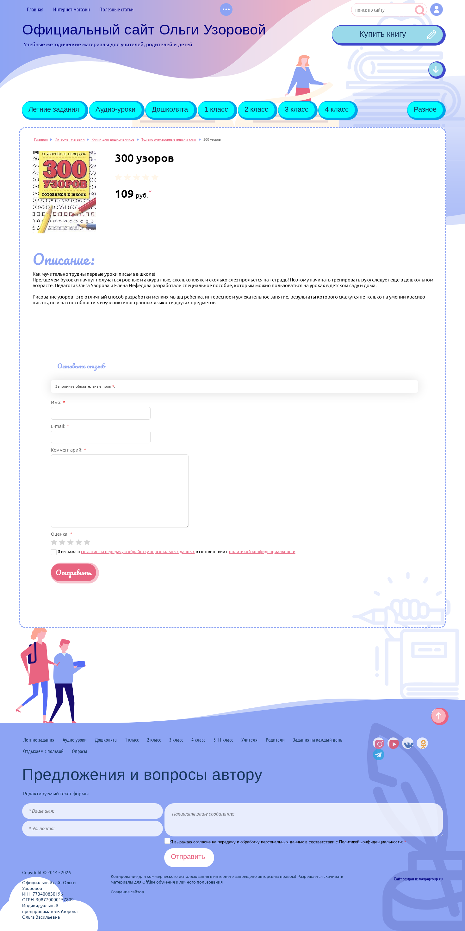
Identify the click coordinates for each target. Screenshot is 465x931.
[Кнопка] (436, 9)
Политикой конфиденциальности (370, 842)
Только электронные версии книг (168, 139)
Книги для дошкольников (112, 139)
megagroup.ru (431, 878)
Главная (41, 139)
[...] (226, 9)
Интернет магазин (69, 139)
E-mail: (60, 426)
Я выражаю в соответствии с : (288, 842)
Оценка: (61, 534)
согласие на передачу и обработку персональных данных (138, 551)
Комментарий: (68, 450)
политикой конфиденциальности (262, 551)
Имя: (58, 402)
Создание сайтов (127, 892)
